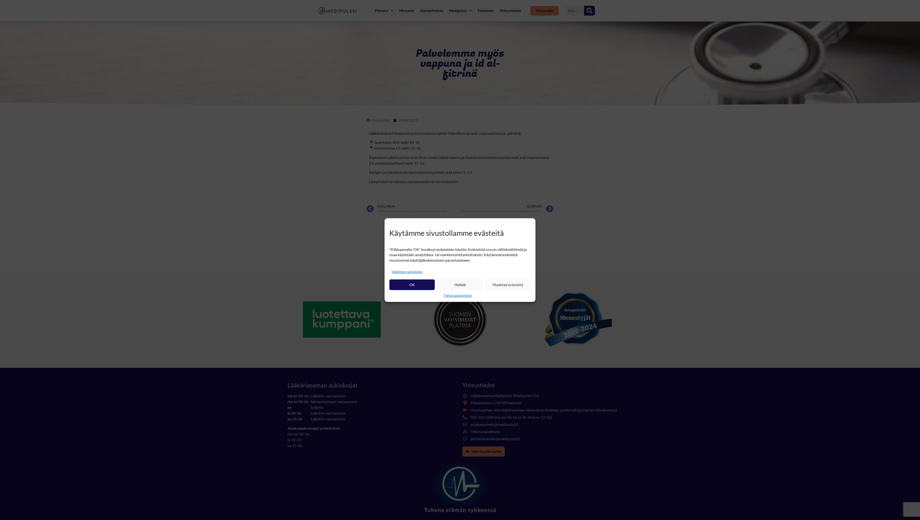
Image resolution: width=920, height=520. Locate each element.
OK (412, 285)
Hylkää (460, 285)
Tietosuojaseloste (457, 295)
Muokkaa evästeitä (508, 285)
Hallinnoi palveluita (407, 271)
